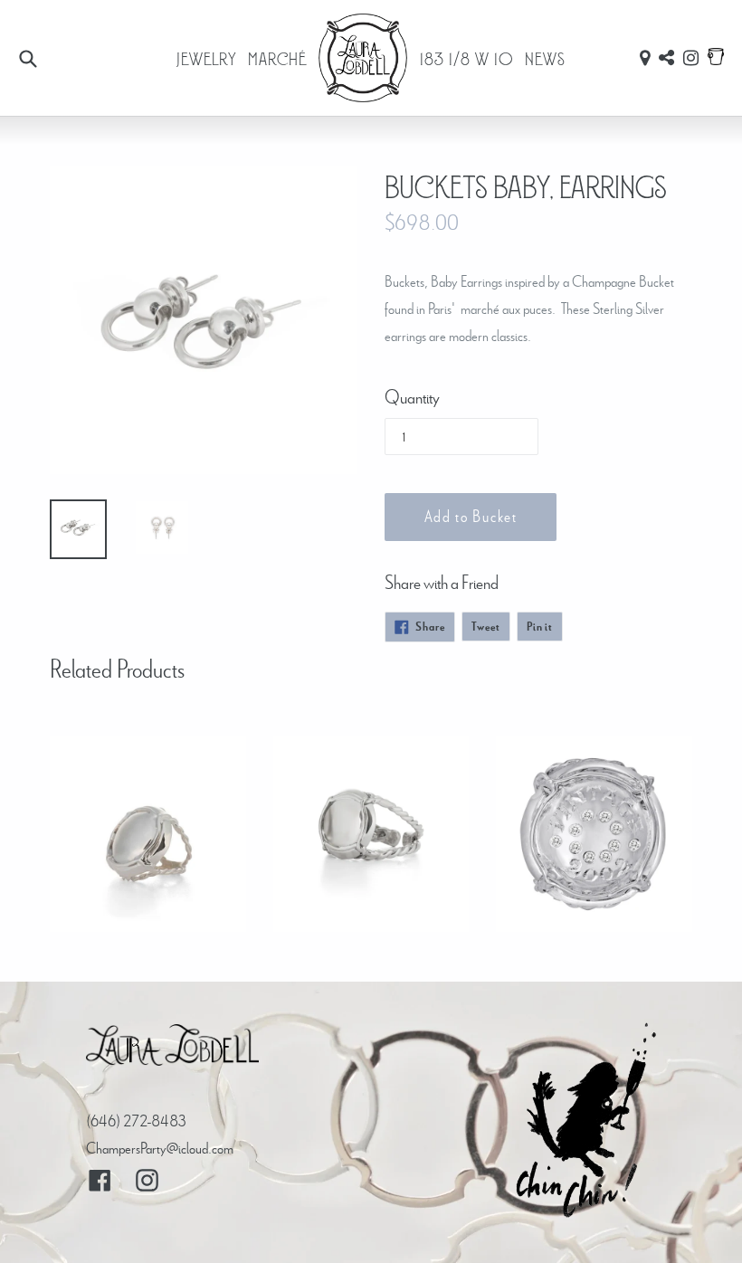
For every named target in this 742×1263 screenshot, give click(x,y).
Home (363, 58)
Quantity (412, 396)
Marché (277, 58)
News (545, 58)
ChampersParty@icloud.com (159, 1147)
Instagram (691, 57)
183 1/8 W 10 (467, 58)
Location (644, 57)
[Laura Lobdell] (172, 1049)
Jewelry (206, 58)
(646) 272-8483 (136, 1120)
